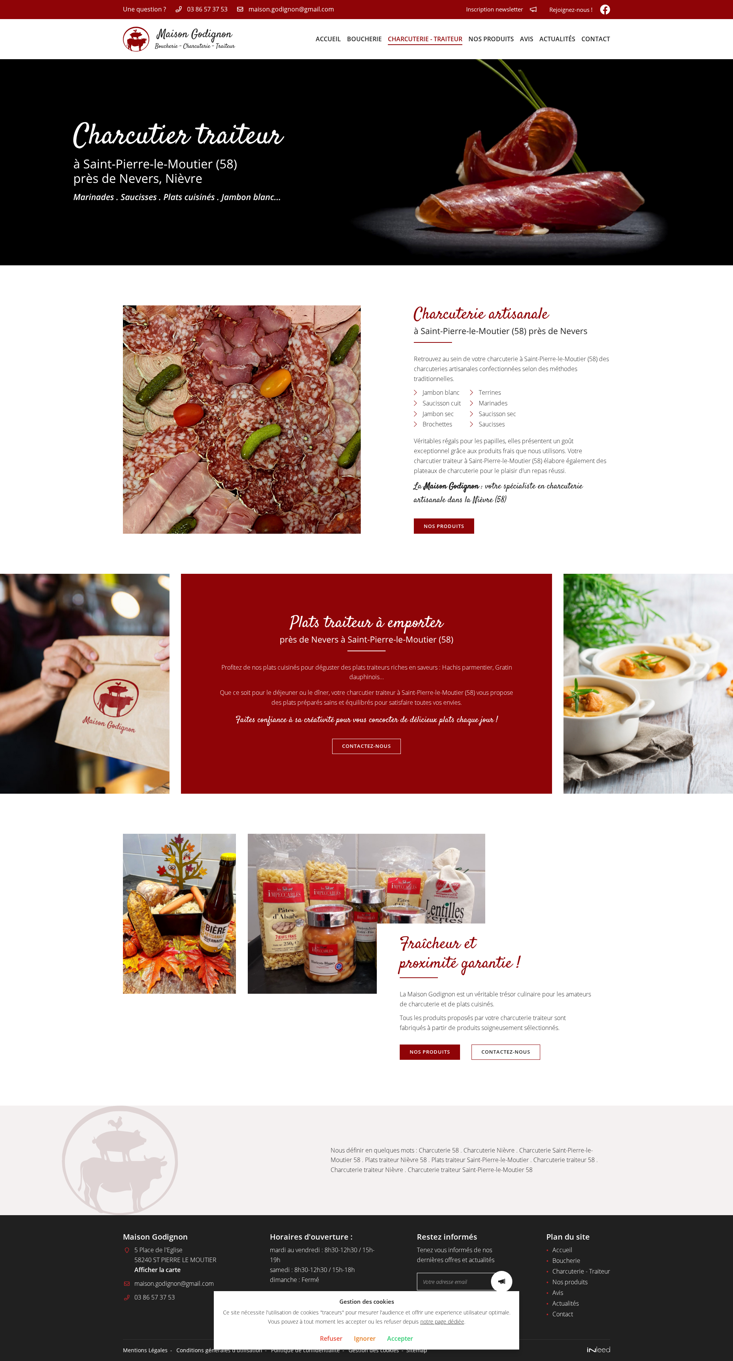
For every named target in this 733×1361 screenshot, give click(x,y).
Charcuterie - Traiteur (425, 39)
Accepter (400, 1338)
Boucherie (364, 39)
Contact (595, 39)
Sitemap (416, 1350)
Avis (526, 39)
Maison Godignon (451, 486)
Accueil (328, 39)
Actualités (557, 39)
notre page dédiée (442, 1321)
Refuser (331, 1338)
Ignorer (365, 1338)
